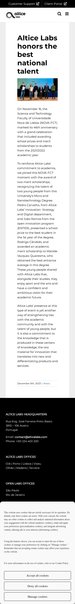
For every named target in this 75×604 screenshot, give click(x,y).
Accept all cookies (38, 575)
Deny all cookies (38, 586)
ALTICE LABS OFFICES (21, 456)
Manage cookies (37, 596)
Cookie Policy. (62, 563)
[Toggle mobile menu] (67, 14)
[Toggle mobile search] (59, 14)
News (46, 383)
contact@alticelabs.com (31, 437)
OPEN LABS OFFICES (20, 483)
